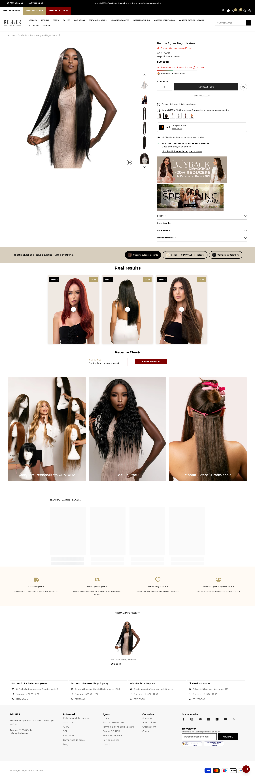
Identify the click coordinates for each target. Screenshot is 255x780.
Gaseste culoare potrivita (145, 255)
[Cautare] (233, 23)
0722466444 (22, 699)
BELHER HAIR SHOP (11, 10)
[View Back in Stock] (127, 429)
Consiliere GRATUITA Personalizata (188, 255)
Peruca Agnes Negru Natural (123, 659)
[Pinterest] (200, 719)
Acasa (11, 35)
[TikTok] (251, 3)
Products (22, 35)
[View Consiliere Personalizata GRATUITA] (47, 429)
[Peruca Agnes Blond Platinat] (179, 115)
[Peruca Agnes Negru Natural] (127, 638)
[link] (243, 87)
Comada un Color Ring (228, 255)
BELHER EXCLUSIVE (34, 10)
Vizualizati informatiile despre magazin (182, 151)
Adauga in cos (206, 87)
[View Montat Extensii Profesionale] (208, 429)
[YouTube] (246, 3)
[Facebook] (238, 3)
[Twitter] (234, 719)
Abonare (228, 737)
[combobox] (230, 23)
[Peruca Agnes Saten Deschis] (172, 115)
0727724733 (139, 699)
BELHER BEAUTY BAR (58, 10)
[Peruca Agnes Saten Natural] (159, 115)
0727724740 (199, 699)
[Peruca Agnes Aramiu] (191, 115)
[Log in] (223, 10)
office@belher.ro (19, 733)
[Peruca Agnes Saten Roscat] (185, 115)
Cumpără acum (202, 96)
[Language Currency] (249, 10)
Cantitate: (162, 81)
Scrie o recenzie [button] (151, 361)
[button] (144, 75)
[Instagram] (242, 3)
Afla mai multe (177, 129)
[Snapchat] (217, 719)
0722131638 (80, 699)
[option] (72, 105)
